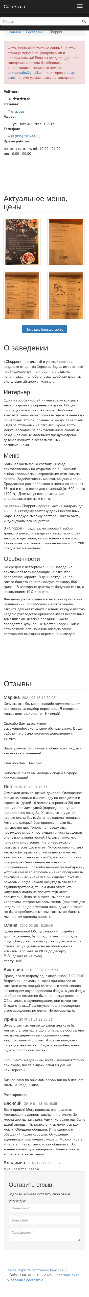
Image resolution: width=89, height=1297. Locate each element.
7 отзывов (16, 111)
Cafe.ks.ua (14, 6)
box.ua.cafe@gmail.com (26, 72)
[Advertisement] (44, 175)
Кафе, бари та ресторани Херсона (35, 1269)
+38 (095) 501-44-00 (24, 135)
